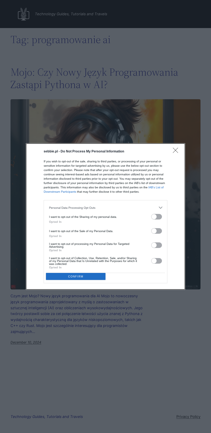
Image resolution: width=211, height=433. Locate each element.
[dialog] (105, 216)
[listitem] (105, 207)
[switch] (156, 216)
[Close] (177, 152)
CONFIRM (75, 276)
